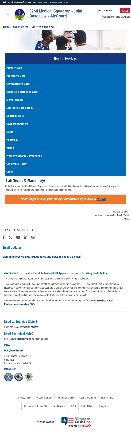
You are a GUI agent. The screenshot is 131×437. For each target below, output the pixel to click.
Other (9, 172)
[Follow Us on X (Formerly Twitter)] (10, 237)
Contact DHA (10, 368)
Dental (10, 132)
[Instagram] (33, 237)
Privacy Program (44, 397)
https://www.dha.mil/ (13, 350)
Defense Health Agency (55, 273)
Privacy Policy (24, 397)
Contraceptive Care (18, 84)
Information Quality (65, 397)
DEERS (101, 199)
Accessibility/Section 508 (35, 406)
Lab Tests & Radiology (19, 108)
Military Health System (96, 273)
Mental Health (14, 100)
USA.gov (102, 406)
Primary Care (14, 68)
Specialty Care (15, 116)
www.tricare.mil (11, 273)
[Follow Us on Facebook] (3, 237)
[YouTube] (18, 237)
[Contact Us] (108, 16)
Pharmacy (12, 140)
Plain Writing (107, 397)
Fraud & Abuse (59, 406)
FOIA (73, 406)
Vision (10, 148)
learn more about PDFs (24, 304)
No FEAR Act (87, 406)
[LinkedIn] (25, 237)
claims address (31, 327)
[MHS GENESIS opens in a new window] (123, 16)
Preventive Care (15, 76)
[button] (59, 2)
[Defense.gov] (8, 376)
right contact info (20, 339)
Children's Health (16, 164)
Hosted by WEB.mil (45, 421)
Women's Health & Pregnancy (24, 156)
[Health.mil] (18, 376)
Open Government (87, 397)
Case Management (17, 124)
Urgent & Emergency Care (22, 92)
